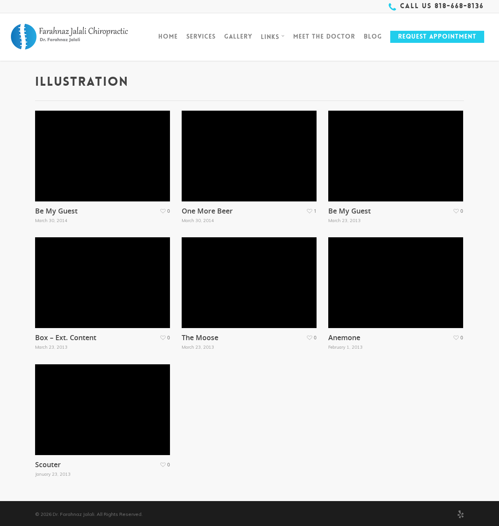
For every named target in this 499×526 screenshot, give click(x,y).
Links (270, 36)
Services (201, 36)
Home (168, 36)
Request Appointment (437, 36)
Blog (373, 36)
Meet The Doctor (324, 36)
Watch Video (80, 275)
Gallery (238, 36)
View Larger (79, 148)
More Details (125, 148)
